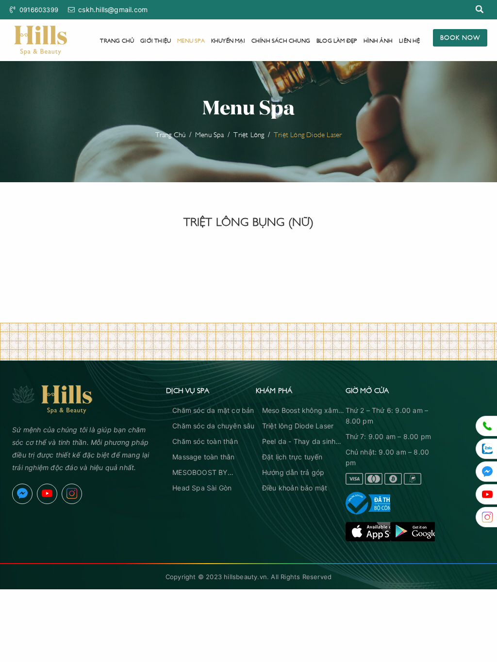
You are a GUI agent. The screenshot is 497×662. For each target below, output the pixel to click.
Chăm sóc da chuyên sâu (213, 426)
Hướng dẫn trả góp (293, 472)
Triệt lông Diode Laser (297, 426)
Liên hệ (409, 40)
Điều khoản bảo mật (295, 488)
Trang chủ (117, 40)
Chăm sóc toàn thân (205, 441)
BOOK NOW (460, 36)
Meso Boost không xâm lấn (300, 411)
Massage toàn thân (203, 457)
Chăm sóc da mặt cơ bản (213, 410)
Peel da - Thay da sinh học (298, 442)
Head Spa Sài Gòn (202, 488)
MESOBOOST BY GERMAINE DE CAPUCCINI (199, 473)
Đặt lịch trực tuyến (292, 457)
